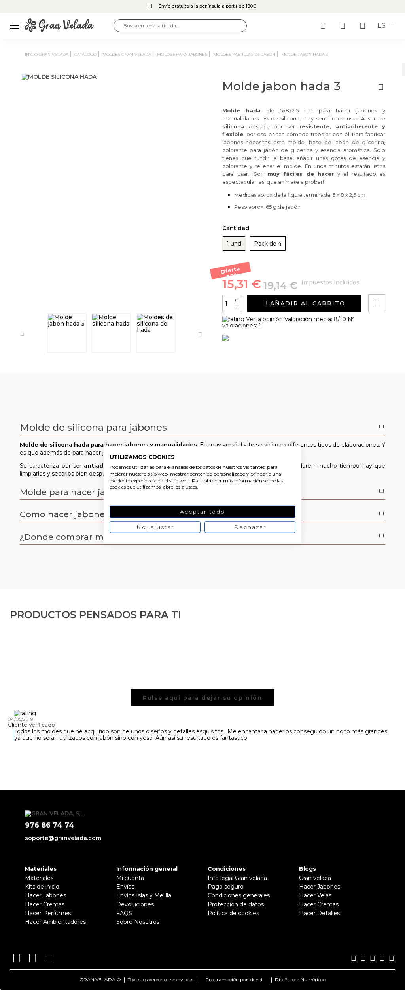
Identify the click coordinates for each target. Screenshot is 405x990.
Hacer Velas (315, 895)
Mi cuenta (130, 877)
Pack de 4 (268, 243)
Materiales (39, 877)
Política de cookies (233, 913)
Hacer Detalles (319, 913)
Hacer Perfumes (48, 913)
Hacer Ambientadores (55, 921)
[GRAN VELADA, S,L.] (69, 25)
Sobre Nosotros (137, 921)
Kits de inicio (42, 886)
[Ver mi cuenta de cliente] (344, 26)
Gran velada (315, 877)
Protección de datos (236, 904)
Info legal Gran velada (237, 877)
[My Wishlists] (324, 26)
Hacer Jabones (45, 895)
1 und (234, 243)
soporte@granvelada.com (63, 838)
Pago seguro (226, 886)
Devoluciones (135, 904)
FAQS (124, 913)
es (382, 25)
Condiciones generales (239, 895)
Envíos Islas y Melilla (143, 895)
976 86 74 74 (49, 825)
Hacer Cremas (44, 904)
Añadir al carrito (306, 303)
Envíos (125, 886)
